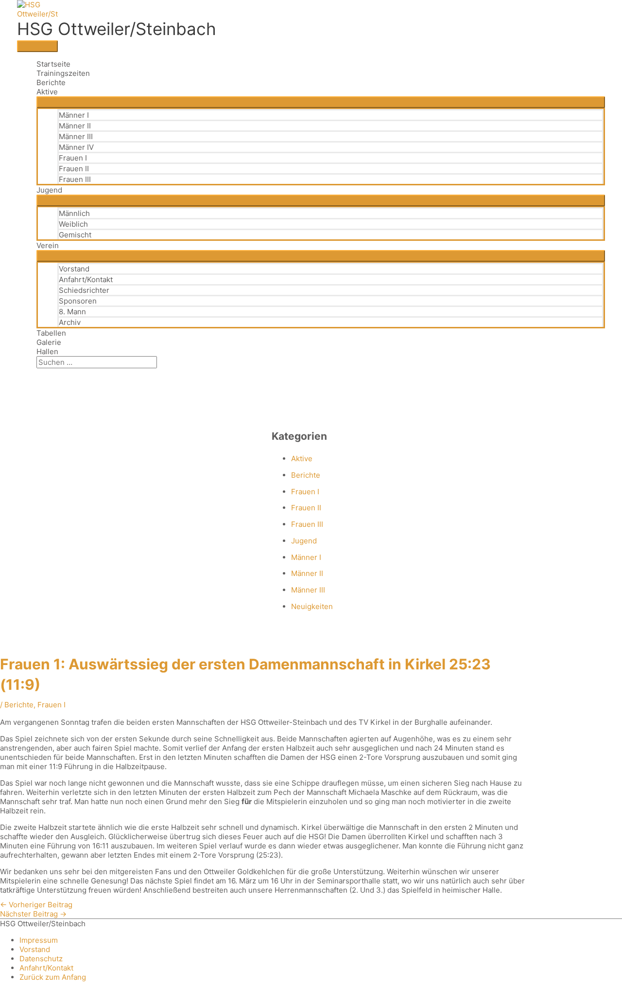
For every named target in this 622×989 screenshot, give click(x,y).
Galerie (48, 342)
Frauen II (74, 168)
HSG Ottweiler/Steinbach (116, 28)
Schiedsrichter (84, 290)
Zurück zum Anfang (52, 977)
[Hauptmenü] (37, 46)
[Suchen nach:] (96, 362)
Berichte (51, 82)
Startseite (53, 64)
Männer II (75, 125)
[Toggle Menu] (320, 102)
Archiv (70, 322)
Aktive (47, 91)
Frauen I (73, 157)
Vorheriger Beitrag (36, 904)
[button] (39, 373)
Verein (47, 245)
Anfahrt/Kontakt (86, 279)
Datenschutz (41, 958)
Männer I (74, 115)
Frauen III (75, 179)
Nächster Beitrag (33, 913)
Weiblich (73, 224)
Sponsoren (78, 301)
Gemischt (75, 234)
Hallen (47, 351)
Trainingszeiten (63, 73)
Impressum (38, 940)
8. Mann (72, 311)
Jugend (49, 190)
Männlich (74, 213)
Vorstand (74, 268)
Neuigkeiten (312, 606)
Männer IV (76, 147)
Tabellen (51, 333)
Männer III (76, 136)
